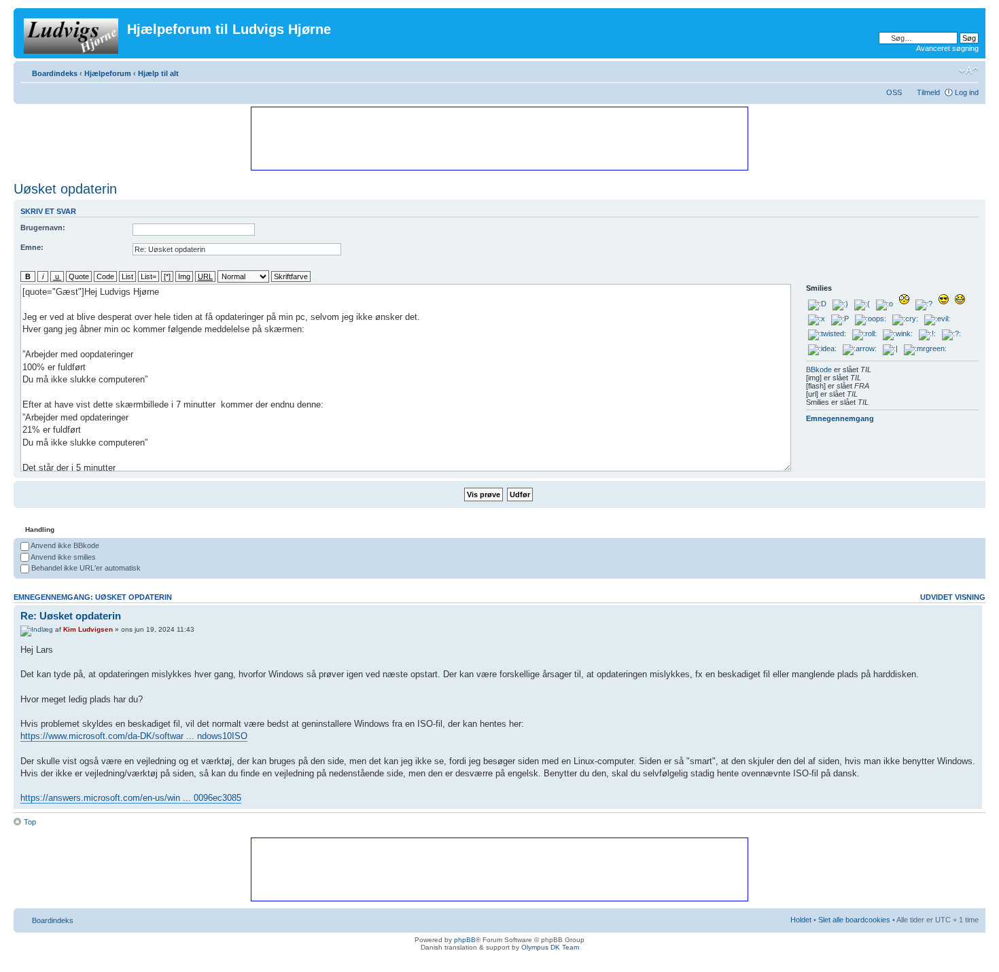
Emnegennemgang (840, 418)
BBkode (819, 369)
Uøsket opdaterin (65, 188)
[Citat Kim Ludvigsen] (957, 615)
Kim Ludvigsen (88, 629)
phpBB (465, 939)
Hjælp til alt (158, 73)
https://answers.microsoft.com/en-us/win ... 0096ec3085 (130, 798)
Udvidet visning (952, 597)
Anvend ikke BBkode (64, 545)
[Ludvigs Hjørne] (72, 33)
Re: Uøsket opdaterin (70, 616)
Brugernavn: (42, 227)
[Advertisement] (498, 137)
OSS (894, 92)
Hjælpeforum (107, 73)
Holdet (800, 920)
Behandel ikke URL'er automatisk (85, 568)
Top (30, 822)
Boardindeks (54, 73)
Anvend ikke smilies (62, 557)
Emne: (31, 247)
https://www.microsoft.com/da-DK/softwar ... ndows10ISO (133, 736)
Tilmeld (928, 92)
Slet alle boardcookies (854, 920)
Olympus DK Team (550, 947)
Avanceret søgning (947, 48)
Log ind (967, 92)
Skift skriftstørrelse (969, 71)
